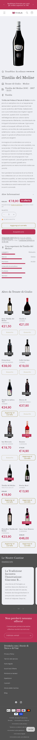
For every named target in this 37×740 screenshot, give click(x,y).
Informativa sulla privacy (19, 723)
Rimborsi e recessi (10, 673)
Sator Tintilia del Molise (8, 319)
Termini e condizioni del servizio (19, 727)
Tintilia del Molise (8, 485)
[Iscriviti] (30, 635)
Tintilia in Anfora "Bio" (8, 401)
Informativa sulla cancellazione (19, 737)
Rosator (22, 442)
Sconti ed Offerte (10, 668)
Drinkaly (17, 717)
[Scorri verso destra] (23, 608)
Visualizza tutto (7, 562)
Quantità (5, 210)
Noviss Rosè (23, 485)
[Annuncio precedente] (4, 4)
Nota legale (8, 664)
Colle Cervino (24, 360)
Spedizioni (8, 678)
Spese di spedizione (16, 204)
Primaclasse (6, 360)
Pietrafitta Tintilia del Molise (10, 530)
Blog (6, 693)
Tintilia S (22, 319)
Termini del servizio (11, 659)
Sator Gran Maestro (26, 529)
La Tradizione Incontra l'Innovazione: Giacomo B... (13, 575)
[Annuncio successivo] (33, 4)
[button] (4, 12)
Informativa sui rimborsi (22, 720)
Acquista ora (18, 232)
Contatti (7, 683)
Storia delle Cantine (11, 688)
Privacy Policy (9, 654)
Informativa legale (19, 733)
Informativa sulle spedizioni (16, 730)
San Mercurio (7, 442)
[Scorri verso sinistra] (14, 608)
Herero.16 (22, 400)
